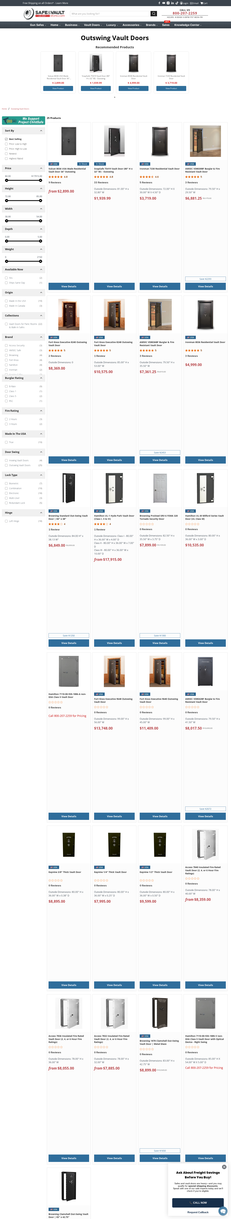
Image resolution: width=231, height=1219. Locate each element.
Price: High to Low (18, 148)
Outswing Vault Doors (20, 109)
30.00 (8, 216)
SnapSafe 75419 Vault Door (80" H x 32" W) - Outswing (113, 170)
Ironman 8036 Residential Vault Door (205, 342)
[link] (23, 277)
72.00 (8, 196)
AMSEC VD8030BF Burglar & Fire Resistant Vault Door (202, 170)
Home (4, 109)
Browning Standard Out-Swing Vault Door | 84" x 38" (68, 517)
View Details (68, 286)
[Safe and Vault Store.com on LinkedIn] (172, 3)
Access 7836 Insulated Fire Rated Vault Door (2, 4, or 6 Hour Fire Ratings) (66, 1039)
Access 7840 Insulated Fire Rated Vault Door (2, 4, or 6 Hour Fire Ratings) (203, 870)
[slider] (6, 180)
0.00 (7, 236)
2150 (39, 257)
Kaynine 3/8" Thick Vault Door (65, 872)
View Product (58, 88)
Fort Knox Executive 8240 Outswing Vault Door (68, 344)
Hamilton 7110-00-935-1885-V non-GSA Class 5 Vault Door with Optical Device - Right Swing (204, 1039)
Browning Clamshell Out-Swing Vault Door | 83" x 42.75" (68, 1216)
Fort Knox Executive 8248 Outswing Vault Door (113, 344)
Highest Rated (16, 158)
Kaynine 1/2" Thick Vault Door (156, 872)
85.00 (39, 196)
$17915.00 (36, 176)
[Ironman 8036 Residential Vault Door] (133, 63)
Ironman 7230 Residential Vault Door (160, 168)
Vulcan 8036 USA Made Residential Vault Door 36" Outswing (67, 170)
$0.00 (8, 176)
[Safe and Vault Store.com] (44, 13)
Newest (13, 153)
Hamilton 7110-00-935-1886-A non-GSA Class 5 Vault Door (67, 696)
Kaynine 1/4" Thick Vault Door (110, 872)
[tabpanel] (58, 72)
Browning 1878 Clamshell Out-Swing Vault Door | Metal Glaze (159, 1042)
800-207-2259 (185, 13)
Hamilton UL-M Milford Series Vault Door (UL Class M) (204, 517)
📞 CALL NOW (198, 1202)
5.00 (40, 237)
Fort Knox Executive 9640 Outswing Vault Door (159, 700)
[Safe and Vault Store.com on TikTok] (177, 3)
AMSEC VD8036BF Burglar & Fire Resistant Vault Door (157, 344)
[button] (223, 1211)
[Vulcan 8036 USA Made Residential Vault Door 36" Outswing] (58, 63)
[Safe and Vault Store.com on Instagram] (168, 3)
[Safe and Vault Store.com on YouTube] (163, 3)
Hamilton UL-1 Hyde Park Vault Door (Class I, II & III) (114, 517)
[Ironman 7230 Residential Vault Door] (171, 63)
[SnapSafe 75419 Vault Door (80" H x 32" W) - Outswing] (95, 63)
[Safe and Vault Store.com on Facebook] (159, 3)
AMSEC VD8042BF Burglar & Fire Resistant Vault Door (202, 700)
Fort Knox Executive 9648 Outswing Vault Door (113, 700)
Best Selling (15, 139)
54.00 (39, 216)
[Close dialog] (224, 1167)
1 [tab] (114, 97)
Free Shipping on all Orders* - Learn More (45, 3)
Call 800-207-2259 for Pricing (67, 716)
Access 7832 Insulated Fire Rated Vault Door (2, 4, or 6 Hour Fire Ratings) (111, 1039)
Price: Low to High (18, 143)
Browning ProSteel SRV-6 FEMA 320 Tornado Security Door (159, 517)
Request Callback (198, 1212)
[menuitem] (38, 24)
